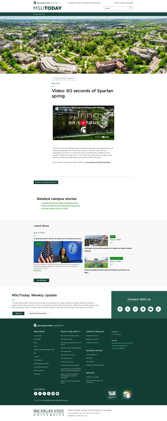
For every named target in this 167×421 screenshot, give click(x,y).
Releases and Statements (92, 3)
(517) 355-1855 (75, 413)
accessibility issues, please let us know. (56, 400)
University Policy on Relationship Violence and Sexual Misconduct (71, 369)
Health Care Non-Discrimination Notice (70, 382)
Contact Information (74, 410)
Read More (37, 270)
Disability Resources (92, 335)
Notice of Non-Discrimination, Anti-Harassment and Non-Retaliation (70, 375)
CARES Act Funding (92, 377)
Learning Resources (92, 342)
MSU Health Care (66, 351)
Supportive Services (92, 339)
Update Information (127, 3)
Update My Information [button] (38, 313)
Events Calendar (39, 370)
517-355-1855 (116, 334)
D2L (35, 353)
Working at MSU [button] (94, 350)
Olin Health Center (67, 339)
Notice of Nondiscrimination (93, 413)
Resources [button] (39, 332)
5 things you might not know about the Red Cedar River (60, 205)
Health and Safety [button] (70, 332)
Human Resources (91, 354)
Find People (37, 339)
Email (35, 346)
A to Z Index (38, 335)
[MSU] (49, 327)
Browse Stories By (39, 14)
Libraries (36, 356)
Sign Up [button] (18, 313)
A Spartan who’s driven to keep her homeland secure (59, 203)
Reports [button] (90, 373)
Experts (79, 3)
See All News (41, 280)
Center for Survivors (67, 362)
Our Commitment (66, 358)
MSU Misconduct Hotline (41, 363)
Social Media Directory (41, 367)
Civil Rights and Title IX (68, 355)
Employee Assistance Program (95, 365)
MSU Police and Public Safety (70, 335)
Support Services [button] (95, 332)
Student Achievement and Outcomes (94, 381)
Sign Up (116, 3)
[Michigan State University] (46, 2)
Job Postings (90, 361)
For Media (71, 3)
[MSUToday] (66, 8)
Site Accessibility (106, 410)
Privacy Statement (94, 410)
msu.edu (84, 413)
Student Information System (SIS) (44, 349)
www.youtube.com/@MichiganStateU (98, 162)
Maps (35, 342)
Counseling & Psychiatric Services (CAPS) (71, 343)
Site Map (84, 410)
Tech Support (38, 360)
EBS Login (89, 358)
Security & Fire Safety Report (70, 365)
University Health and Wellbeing (71, 348)
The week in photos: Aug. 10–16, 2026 (54, 208)
